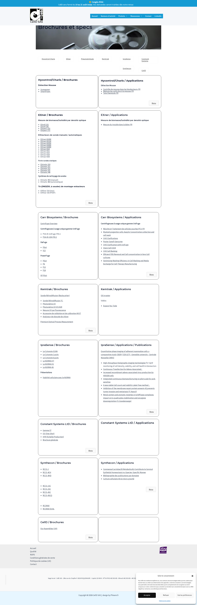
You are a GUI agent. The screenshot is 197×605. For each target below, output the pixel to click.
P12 (44, 267)
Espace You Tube (110, 306)
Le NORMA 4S (48, 367)
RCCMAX (46, 505)
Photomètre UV (49, 304)
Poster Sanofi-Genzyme (113, 241)
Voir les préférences (185, 595)
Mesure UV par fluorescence (54, 310)
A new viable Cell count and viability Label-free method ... (126, 385)
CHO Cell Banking (110, 251)
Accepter (147, 595)
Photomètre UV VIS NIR (52, 307)
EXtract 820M (45, 145)
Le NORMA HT (48, 361)
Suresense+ (45, 89)
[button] (192, 576)
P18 (44, 270)
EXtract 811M (45, 141)
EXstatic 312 (45, 168)
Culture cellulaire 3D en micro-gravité (118, 479)
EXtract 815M (45, 143)
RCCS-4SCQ (47, 495)
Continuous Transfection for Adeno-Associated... (122, 369)
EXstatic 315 (45, 170)
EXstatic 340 (45, 172)
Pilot (45, 247)
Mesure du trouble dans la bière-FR (117, 124)
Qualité (33, 551)
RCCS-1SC (47, 486)
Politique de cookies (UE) (40, 561)
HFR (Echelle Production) (53, 437)
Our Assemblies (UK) (48, 528)
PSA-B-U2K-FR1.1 (50, 237)
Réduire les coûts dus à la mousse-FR (118, 91)
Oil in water (105, 295)
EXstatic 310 (45, 164)
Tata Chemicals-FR (110, 93)
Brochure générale (50, 440)
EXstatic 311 (45, 166)
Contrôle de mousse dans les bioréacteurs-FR (121, 89)
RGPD (32, 554)
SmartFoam (45, 91)
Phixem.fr (115, 595)
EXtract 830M (45, 147)
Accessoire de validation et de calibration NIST (62, 313)
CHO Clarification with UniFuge (115, 245)
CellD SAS (36, 21)
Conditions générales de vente (42, 558)
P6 (44, 264)
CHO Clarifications (110, 238)
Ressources (135, 16)
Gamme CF (47, 430)
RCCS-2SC (47, 489)
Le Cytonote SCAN (50, 351)
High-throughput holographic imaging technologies (124, 363)
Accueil (95, 16)
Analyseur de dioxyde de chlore (55, 316)
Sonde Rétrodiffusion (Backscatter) (55, 295)
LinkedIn (158, 16)
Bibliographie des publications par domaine (121, 475)
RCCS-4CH (47, 472)
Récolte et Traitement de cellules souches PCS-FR (124, 229)
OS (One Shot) (48, 433)
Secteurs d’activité (108, 16)
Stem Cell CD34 (109, 248)
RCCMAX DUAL (48, 509)
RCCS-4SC (47, 492)
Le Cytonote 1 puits (51, 354)
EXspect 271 (45, 130)
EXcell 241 (44, 126)
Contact (148, 16)
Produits (121, 16)
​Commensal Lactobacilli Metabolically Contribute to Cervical (128, 469)
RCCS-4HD (47, 475)
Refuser (166, 595)
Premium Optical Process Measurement (56, 321)
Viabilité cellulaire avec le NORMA (56, 377)
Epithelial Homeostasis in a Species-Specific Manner (124, 472)
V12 (44, 250)
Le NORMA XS (48, 364)
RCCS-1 (46, 469)
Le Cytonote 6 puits (51, 357)
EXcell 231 (44, 124)
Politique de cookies (164, 601)
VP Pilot (43, 275)
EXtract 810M (45, 139)
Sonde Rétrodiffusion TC (53, 300)
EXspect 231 (45, 128)
